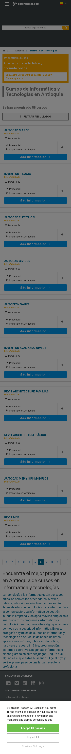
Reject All (33, 737)
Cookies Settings (33, 746)
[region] (35, 727)
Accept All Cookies (33, 728)
